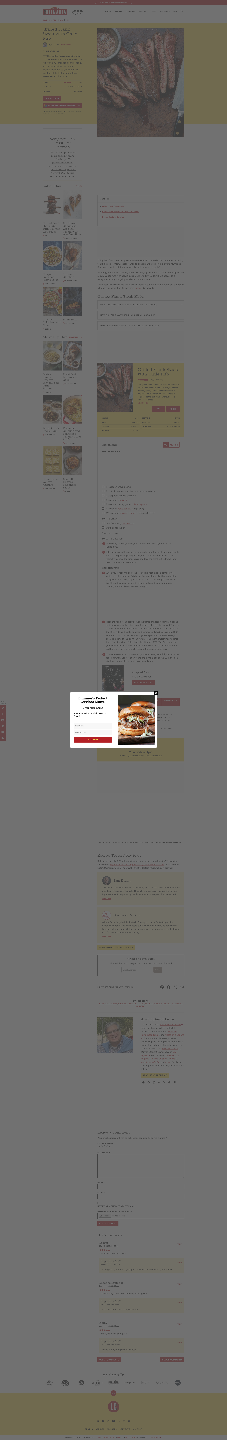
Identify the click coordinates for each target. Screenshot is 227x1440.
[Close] (156, 693)
